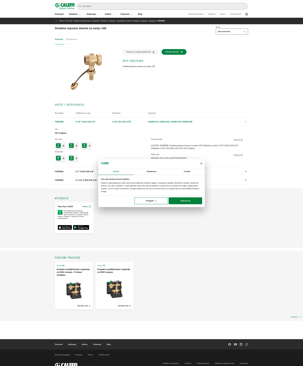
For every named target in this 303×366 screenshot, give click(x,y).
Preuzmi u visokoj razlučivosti (139, 52)
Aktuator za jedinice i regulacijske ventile (115, 21)
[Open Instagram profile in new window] (246, 344)
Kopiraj (237, 140)
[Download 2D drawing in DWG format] (63, 145)
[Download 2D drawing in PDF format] (89, 145)
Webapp (85, 206)
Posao (222, 14)
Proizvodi (59, 14)
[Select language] (246, 14)
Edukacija (72, 344)
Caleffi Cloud (235, 14)
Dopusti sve (185, 201)
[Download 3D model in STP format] (76, 158)
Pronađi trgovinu (172, 52)
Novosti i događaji (196, 14)
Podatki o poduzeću (171, 363)
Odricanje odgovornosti (224, 363)
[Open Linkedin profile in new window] (241, 344)
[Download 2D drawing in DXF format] (76, 145)
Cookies (188, 363)
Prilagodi (150, 201)
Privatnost (244, 363)
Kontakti (211, 14)
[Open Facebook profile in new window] (229, 344)
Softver (85, 344)
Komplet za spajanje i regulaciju (144, 21)
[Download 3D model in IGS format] (63, 158)
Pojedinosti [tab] (151, 171)
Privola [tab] (116, 171)
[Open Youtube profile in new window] (235, 344)
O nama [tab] (187, 171)
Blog (140, 14)
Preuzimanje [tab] (71, 39)
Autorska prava (203, 363)
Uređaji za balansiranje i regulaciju (86, 21)
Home (61, 21)
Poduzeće (97, 344)
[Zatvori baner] (201, 163)
